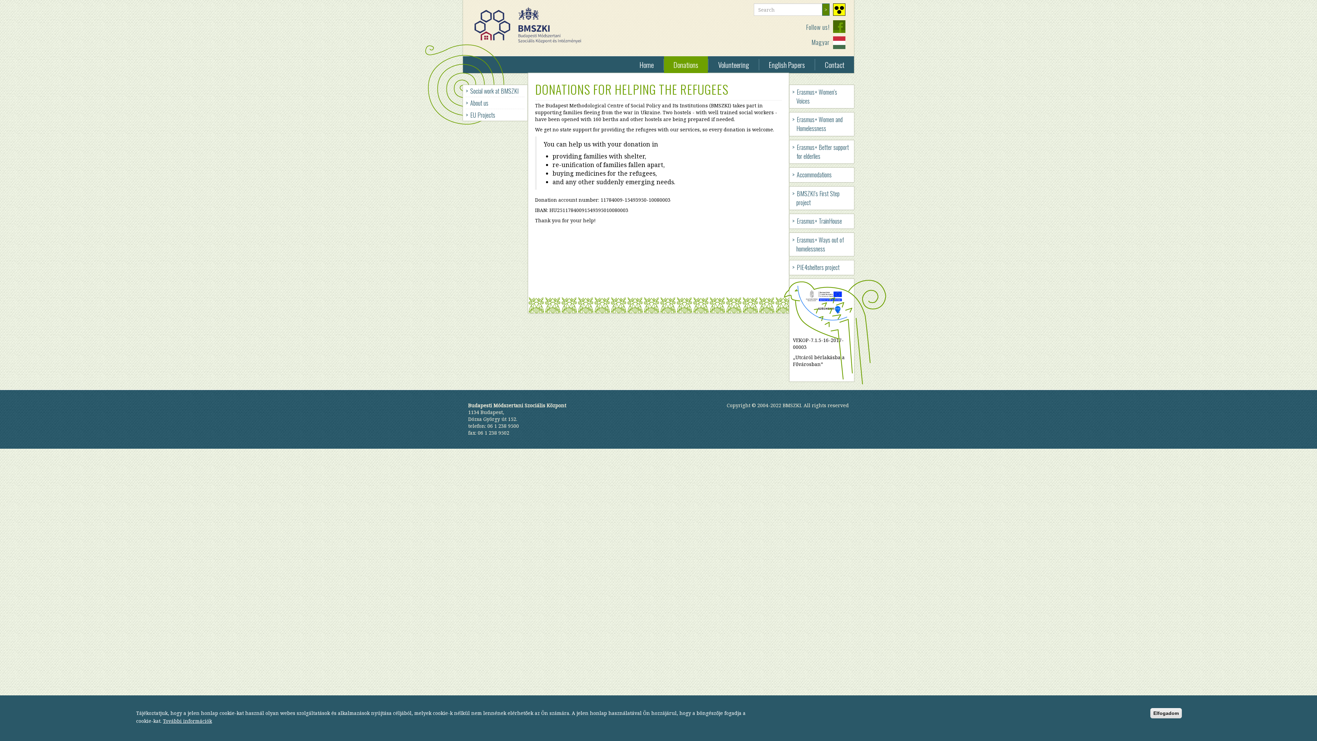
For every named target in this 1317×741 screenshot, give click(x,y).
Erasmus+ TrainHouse (819, 220)
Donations (686, 64)
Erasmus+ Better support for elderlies (822, 152)
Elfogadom (1166, 713)
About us (479, 102)
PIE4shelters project (818, 267)
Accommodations (814, 174)
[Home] (530, 25)
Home (647, 64)
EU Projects (482, 114)
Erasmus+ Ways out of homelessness (820, 244)
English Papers (787, 64)
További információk (187, 721)
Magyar (820, 42)
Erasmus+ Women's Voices (816, 96)
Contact (834, 64)
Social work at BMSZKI (494, 90)
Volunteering (733, 64)
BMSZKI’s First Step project (818, 198)
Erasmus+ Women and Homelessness (819, 124)
